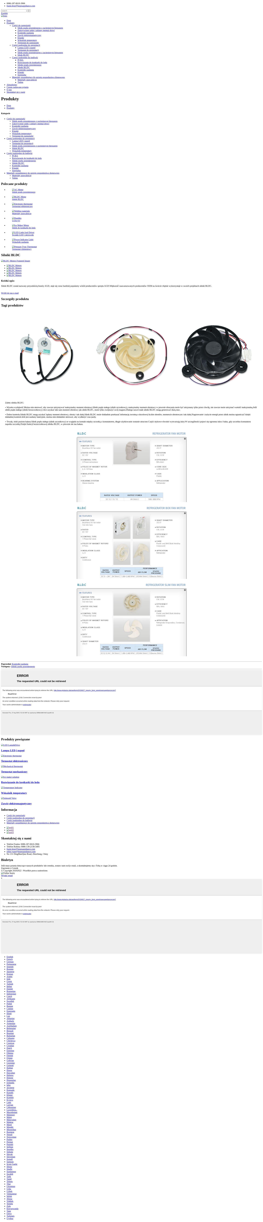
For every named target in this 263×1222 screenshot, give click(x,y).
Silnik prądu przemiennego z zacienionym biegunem (40, 28)
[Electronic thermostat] (11, 756)
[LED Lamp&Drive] (10, 745)
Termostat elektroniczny (22, 206)
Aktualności (12, 85)
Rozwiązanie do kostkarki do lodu (32, 62)
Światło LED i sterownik (23, 235)
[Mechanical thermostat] (12, 766)
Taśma (20, 82)
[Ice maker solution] (10, 777)
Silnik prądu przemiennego (23, 192)
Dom (9, 20)
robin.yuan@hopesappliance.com (21, 851)
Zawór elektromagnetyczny (29, 35)
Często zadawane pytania (17, 87)
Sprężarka (22, 75)
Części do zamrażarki (21, 25)
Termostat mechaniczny (14, 771)
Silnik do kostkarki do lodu (23, 228)
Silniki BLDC (24, 67)
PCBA (20, 60)
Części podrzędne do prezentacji (26, 45)
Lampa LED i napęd (26, 48)
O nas (9, 89)
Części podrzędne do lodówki (25, 57)
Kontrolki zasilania (26, 33)
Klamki (21, 38)
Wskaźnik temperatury (27, 40)
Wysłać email (7, 875)
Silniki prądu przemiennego (29, 65)
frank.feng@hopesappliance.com (21, 849)
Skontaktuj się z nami (16, 92)
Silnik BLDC (23, 55)
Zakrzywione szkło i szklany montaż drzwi (36, 30)
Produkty (11, 23)
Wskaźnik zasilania (20, 242)
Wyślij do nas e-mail (10, 293)
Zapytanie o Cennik (9, 868)
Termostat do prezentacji (28, 50)
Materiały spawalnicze (27, 80)
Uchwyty (16, 220)
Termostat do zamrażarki (28, 43)
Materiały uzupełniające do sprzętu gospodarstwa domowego (38, 77)
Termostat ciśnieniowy (22, 249)
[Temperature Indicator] (11, 787)
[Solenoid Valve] (8, 798)
